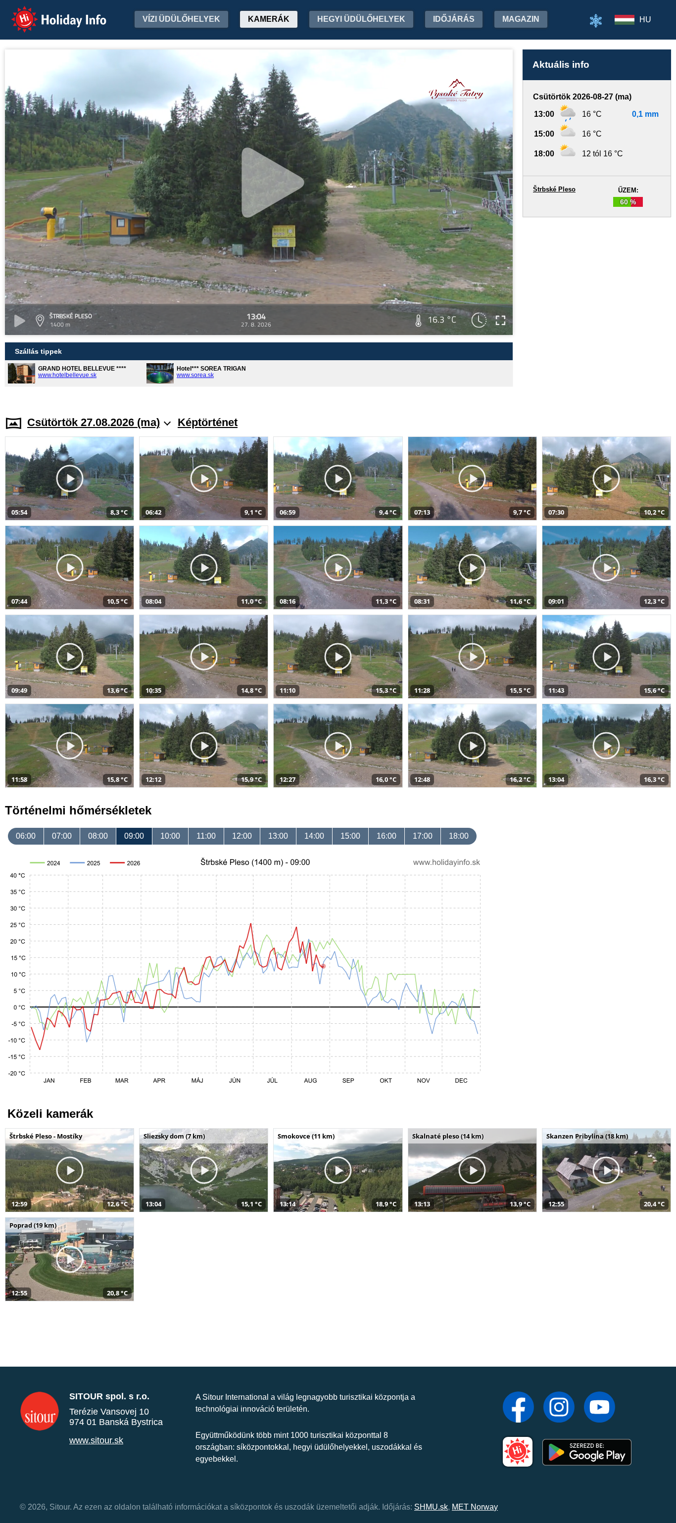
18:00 (459, 836)
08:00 (98, 836)
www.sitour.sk (96, 1440)
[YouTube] (599, 1408)
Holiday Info (50, 12)
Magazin (520, 19)
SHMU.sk (431, 1507)
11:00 (206, 836)
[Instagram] (559, 1408)
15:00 (350, 836)
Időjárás (454, 19)
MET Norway (475, 1507)
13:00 (278, 836)
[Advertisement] (597, 306)
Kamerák (269, 19)
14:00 (314, 836)
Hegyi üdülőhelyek (361, 19)
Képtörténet (208, 422)
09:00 (134, 836)
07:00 (62, 836)
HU (645, 19)
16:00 (386, 836)
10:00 (170, 836)
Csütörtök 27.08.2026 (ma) (93, 422)
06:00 (26, 836)
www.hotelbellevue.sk (67, 375)
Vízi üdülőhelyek (181, 19)
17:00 (423, 836)
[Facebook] (518, 1408)
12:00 (242, 836)
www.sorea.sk (195, 375)
